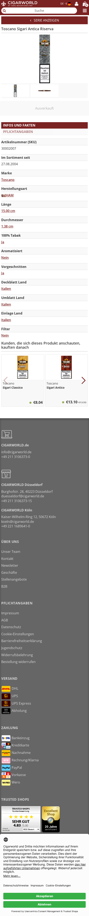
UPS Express (21, 703)
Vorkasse (19, 775)
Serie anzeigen (45, 20)
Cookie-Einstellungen (17, 634)
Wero (16, 782)
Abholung (19, 710)
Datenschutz (11, 627)
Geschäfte (9, 572)
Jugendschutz (11, 648)
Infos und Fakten (19, 125)
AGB (4, 620)
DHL (15, 688)
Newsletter (9, 565)
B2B (4, 586)
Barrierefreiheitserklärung (21, 641)
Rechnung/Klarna (25, 760)
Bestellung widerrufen (18, 661)
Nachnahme (21, 752)
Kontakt (7, 558)
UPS (15, 696)
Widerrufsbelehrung (17, 655)
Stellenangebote (14, 579)
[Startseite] (19, 4)
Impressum (10, 613)
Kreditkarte (20, 745)
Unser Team (10, 551)
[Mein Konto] (76, 3)
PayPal (17, 767)
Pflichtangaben (18, 131)
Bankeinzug (21, 738)
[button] (5, 380)
